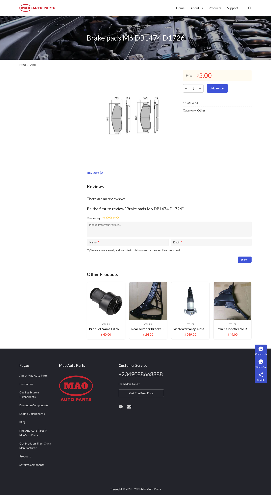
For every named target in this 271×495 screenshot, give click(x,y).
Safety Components (31, 464)
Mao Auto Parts (151, 489)
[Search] (250, 8)
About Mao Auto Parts (33, 375)
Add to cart (217, 88)
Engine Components (32, 413)
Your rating (94, 218)
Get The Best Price (141, 393)
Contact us (26, 384)
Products (215, 8)
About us (196, 8)
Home (180, 8)
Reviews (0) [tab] (95, 172)
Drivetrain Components (34, 405)
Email (177, 242)
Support (232, 8)
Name (94, 242)
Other (201, 110)
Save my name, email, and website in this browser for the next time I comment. (135, 250)
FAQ (22, 422)
